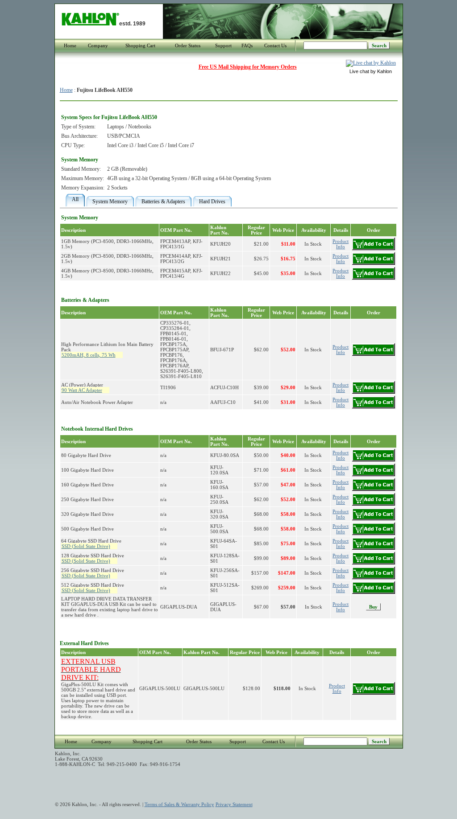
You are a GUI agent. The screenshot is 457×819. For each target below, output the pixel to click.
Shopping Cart (140, 45)
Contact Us (275, 45)
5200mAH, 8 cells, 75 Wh (89, 355)
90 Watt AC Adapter (82, 390)
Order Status (187, 45)
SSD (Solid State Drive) (86, 546)
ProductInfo (340, 244)
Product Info (340, 606)
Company (98, 45)
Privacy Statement (234, 804)
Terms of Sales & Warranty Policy (179, 804)
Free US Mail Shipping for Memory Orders (248, 67)
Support (223, 45)
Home (70, 45)
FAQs (247, 45)
